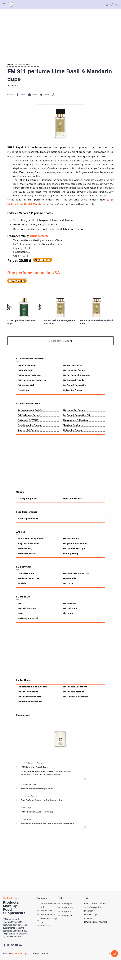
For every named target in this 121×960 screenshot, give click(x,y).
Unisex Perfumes (72, 390)
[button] (107, 4)
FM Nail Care (70, 608)
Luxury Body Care (27, 498)
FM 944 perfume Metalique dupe (37, 788)
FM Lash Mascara (27, 608)
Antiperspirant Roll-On (30, 410)
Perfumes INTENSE (28, 420)
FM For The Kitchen (73, 691)
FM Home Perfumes (74, 370)
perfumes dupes (91, 914)
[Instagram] (8, 945)
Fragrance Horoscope (75, 543)
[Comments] (84, 778)
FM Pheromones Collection (32, 380)
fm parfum (88, 911)
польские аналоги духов (95, 922)
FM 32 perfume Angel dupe (34, 767)
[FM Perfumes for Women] (33, 763)
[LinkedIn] (20, 945)
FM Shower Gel (26, 385)
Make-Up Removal (28, 618)
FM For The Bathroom (75, 686)
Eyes (20, 603)
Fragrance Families (28, 543)
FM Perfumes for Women (76, 375)
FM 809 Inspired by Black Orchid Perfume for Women (47, 823)
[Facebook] (4, 945)
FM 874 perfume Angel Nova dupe (38, 812)
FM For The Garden (28, 691)
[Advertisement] (60, 35)
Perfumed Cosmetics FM (76, 415)
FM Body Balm (25, 370)
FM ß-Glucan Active (28, 578)
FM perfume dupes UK (21, 953)
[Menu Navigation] (4, 4)
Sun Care (68, 583)
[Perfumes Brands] (30, 796)
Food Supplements (28, 518)
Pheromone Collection (75, 420)
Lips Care (68, 613)
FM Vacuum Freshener (30, 701)
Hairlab (22, 583)
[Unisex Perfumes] (30, 784)
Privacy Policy (71, 553)
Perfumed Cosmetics (74, 385)
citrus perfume (39, 236)
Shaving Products (72, 425)
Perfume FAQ (25, 548)
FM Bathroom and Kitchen (32, 686)
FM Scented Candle (73, 380)
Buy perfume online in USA (33, 272)
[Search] (111, 4)
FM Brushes (69, 603)
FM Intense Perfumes (29, 375)
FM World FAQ (71, 538)
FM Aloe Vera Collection (76, 573)
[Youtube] (16, 945)
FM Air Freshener (27, 365)
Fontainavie (69, 578)
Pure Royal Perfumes (29, 425)
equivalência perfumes (94, 907)
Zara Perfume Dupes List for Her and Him (41, 800)
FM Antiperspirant (73, 365)
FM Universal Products (75, 696)
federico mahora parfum (95, 903)
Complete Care (26, 573)
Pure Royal (24, 390)
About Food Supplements (32, 538)
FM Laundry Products (29, 696)
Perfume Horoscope (74, 548)
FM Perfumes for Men (29, 415)
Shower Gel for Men (28, 430)
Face (20, 613)
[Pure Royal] (27, 807)
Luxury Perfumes (72, 498)
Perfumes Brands (27, 553)
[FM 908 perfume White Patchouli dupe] (97, 307)
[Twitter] (12, 945)
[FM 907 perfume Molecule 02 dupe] (24, 307)
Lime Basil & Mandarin (31, 204)
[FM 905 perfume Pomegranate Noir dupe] (60, 307)
